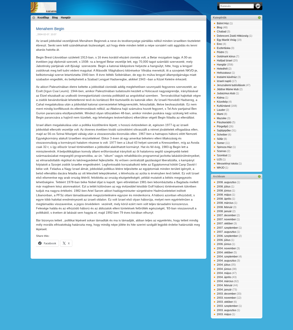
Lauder (221, 109)
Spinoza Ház (224, 147)
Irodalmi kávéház (227, 77)
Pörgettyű (222, 126)
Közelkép (222, 101)
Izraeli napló (224, 81)
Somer (221, 142)
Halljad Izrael (224, 60)
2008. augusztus (226, 182)
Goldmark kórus (226, 56)
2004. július (223, 264)
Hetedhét (222, 68)
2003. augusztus (226, 310)
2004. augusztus (226, 260)
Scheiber (222, 134)
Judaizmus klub (226, 93)
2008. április (224, 198)
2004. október (225, 252)
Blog (55, 17)
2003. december (226, 293)
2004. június (224, 269)
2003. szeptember (227, 305)
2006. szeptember (227, 235)
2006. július (223, 240)
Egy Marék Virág (226, 39)
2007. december (226, 215)
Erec (219, 44)
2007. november (226, 219)
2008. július (223, 186)
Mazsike (222, 118)
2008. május (224, 194)
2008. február (225, 207)
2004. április (224, 277)
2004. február (225, 285)
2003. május (224, 314)
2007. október (225, 223)
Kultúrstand (223, 105)
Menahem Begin (50, 29)
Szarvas (221, 151)
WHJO (220, 167)
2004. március (225, 281)
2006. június (224, 244)
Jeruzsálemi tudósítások (231, 85)
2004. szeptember (227, 256)
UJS (219, 159)
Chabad (221, 31)
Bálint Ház (223, 23)
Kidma (220, 97)
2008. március (225, 202)
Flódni (220, 52)
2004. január (224, 289)
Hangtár (66, 17)
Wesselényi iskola (227, 163)
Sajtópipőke (224, 130)
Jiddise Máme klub (228, 89)
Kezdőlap (43, 17)
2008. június (224, 190)
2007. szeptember (227, 227)
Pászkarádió (224, 122)
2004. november (226, 248)
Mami (220, 114)
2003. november (226, 297)
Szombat (222, 155)
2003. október (225, 301)
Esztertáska (223, 48)
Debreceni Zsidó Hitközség (232, 35)
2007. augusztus (226, 231)
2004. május (224, 273)
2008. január (224, 211)
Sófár (220, 138)
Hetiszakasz (224, 72)
